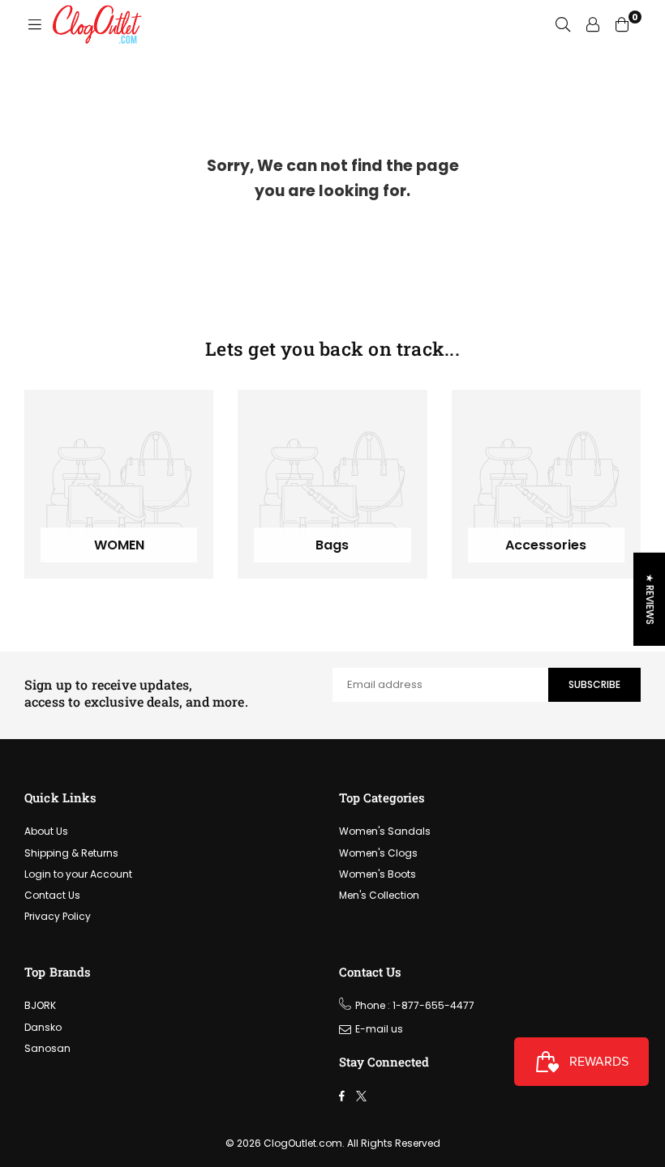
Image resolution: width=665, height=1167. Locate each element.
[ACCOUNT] (592, 24)
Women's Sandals (385, 831)
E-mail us (379, 1029)
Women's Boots (377, 874)
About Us (46, 831)
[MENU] (34, 24)
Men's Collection (379, 895)
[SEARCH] (562, 24)
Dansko (43, 1027)
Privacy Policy (57, 916)
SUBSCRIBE (594, 684)
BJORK (40, 1005)
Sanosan (47, 1048)
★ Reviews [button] (650, 599)
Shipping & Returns (71, 853)
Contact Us (52, 895)
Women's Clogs (378, 853)
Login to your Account (78, 874)
